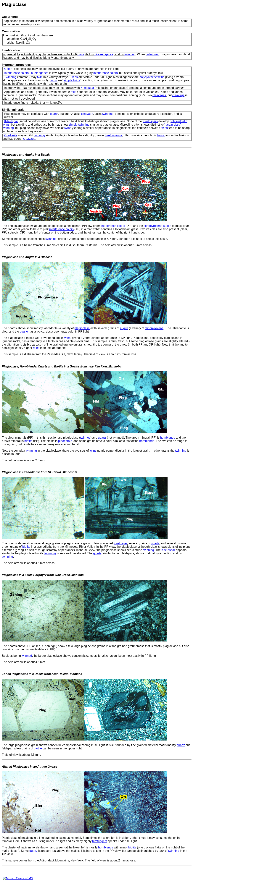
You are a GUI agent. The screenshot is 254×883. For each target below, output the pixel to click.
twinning (130, 54)
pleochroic (65, 441)
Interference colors (16, 72)
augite (167, 225)
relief (74, 91)
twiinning (50, 553)
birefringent (99, 841)
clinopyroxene (153, 225)
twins (53, 80)
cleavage (178, 95)
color (81, 54)
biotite (28, 441)
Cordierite (10, 135)
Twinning (10, 77)
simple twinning (79, 124)
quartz (54, 113)
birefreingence (103, 54)
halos (161, 135)
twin (40, 77)
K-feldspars (150, 121)
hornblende (167, 437)
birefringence (39, 72)
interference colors (105, 72)
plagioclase (82, 328)
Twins (74, 77)
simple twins (72, 80)
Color (8, 68)
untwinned (152, 54)
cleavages (159, 95)
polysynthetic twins (151, 77)
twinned (85, 437)
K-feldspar (87, 87)
